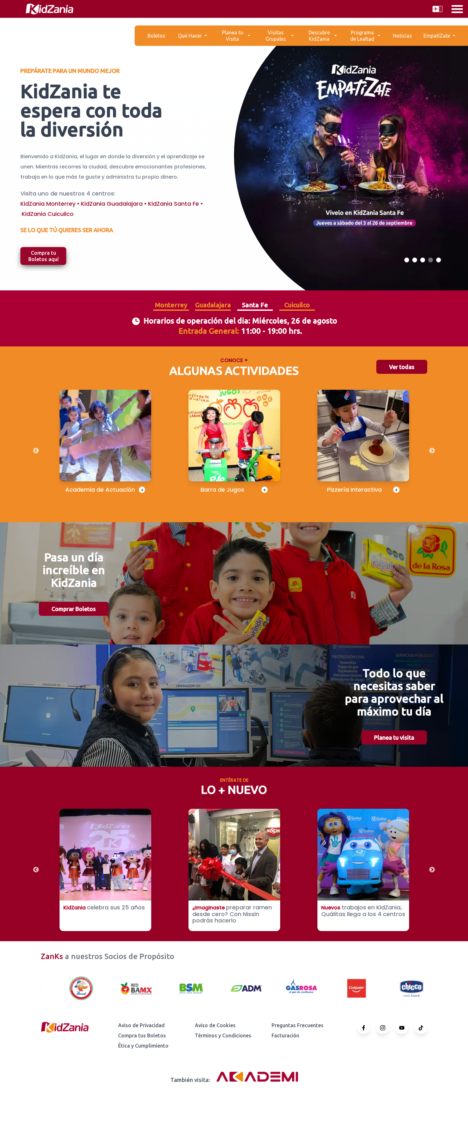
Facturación (285, 1035)
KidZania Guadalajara (112, 204)
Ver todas (402, 367)
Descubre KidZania (319, 36)
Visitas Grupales (276, 36)
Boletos (156, 36)
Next (432, 451)
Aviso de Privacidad (141, 1025)
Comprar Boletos (74, 609)
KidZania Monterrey (47, 204)
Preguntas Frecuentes (297, 1025)
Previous (36, 451)
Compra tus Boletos (142, 1035)
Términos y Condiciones (223, 1035)
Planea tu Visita (232, 36)
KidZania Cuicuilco (48, 214)
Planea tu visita (394, 737)
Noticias (402, 36)
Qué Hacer (190, 36)
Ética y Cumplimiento (143, 1046)
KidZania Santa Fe (173, 204)
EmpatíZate (436, 36)
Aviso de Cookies (215, 1025)
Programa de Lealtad (362, 36)
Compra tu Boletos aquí (43, 256)
